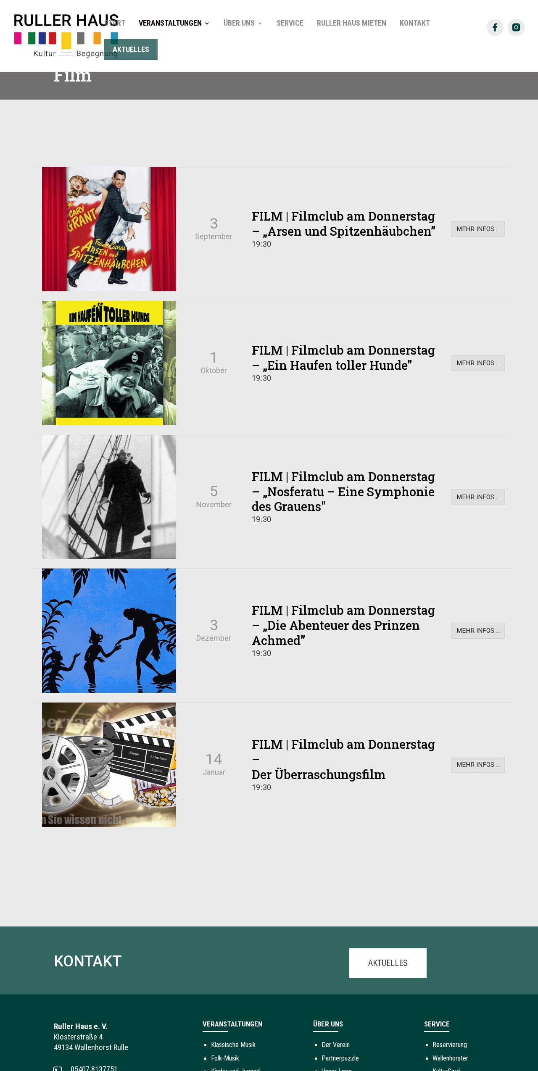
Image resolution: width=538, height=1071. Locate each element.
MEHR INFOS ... (478, 229)
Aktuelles (388, 963)
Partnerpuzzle (340, 1058)
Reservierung (450, 1045)
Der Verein (336, 1045)
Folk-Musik (225, 1058)
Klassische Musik (233, 1045)
